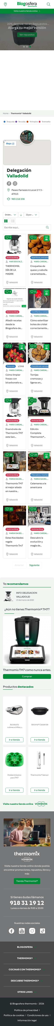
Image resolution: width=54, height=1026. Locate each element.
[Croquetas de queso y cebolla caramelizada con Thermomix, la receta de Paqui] (39, 245)
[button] (48, 4)
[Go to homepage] (27, 4)
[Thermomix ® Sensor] (40, 759)
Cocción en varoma (40, 366)
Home (5, 113)
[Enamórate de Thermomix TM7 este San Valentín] (14, 408)
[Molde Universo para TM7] (14, 759)
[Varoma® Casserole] (40, 709)
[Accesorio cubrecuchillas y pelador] (14, 709)
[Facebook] (11, 931)
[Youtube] (21, 931)
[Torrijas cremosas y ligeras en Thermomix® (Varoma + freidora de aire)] (39, 354)
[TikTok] (42, 931)
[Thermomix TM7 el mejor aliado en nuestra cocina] (14, 462)
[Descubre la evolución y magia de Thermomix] (39, 517)
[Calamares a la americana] (39, 462)
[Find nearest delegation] (5, 4)
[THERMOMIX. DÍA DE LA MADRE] (14, 245)
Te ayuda (11, 366)
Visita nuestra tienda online (26, 11)
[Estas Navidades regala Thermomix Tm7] (14, 517)
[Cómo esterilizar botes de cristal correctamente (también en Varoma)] (39, 299)
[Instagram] (32, 931)
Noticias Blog (12, 257)
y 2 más (21, 366)
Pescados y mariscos (41, 475)
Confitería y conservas (41, 312)
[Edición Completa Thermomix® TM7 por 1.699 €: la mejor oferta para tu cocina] (39, 408)
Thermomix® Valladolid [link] (21, 113)
